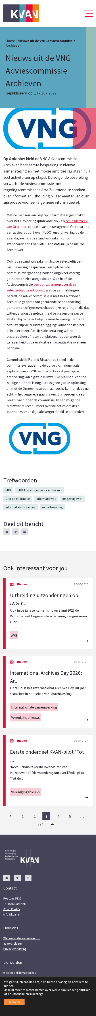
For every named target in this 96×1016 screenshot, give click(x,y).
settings (38, 994)
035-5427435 (11, 909)
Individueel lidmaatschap (19, 973)
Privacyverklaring (15, 949)
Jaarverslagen (13, 944)
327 (40, 824)
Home (10, 40)
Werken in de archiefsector (21, 938)
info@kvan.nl (11, 914)
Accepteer (14, 1002)
